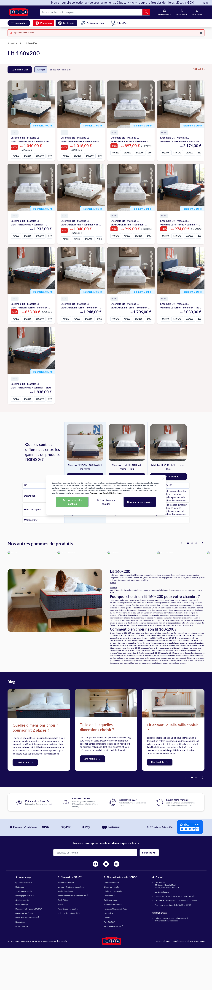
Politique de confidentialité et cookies (105, 493)
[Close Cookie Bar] (163, 478)
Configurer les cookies (139, 501)
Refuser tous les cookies (106, 501)
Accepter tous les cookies (72, 501)
